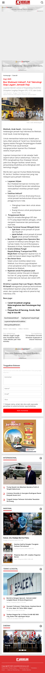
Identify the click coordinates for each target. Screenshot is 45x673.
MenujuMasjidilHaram (12, 325)
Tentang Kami (24, 668)
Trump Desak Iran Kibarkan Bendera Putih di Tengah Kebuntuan (23, 488)
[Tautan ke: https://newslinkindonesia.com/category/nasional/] (40, 509)
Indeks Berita (26, 670)
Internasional (17, 94)
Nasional (24, 94)
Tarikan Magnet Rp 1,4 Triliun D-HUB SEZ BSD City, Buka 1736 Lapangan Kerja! (23, 615)
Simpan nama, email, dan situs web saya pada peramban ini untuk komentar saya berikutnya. (20, 405)
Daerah (5, 94)
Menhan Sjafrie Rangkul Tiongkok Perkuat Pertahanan (26, 545)
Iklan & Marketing (13, 670)
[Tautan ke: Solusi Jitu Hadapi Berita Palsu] (22, 524)
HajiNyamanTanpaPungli (30, 318)
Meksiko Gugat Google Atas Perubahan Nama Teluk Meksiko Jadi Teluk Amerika (12, 337)
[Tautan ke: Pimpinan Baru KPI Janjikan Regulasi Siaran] (7, 558)
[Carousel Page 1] (20, 650)
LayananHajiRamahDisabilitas (14, 321)
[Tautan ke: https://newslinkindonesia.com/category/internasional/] (40, 458)
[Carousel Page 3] (25, 650)
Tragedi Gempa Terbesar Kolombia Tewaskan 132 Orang (23, 500)
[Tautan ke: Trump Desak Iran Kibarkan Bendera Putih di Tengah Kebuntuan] (22, 473)
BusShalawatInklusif (11, 318)
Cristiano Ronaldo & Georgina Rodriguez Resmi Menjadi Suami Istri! (24, 494)
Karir (3, 670)
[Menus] (3, 2)
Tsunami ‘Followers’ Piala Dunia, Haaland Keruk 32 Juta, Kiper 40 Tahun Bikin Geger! (24, 607)
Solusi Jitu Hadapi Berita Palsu (16, 538)
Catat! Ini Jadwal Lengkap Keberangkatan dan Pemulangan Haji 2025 (24, 305)
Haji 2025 (7, 79)
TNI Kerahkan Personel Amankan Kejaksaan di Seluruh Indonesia (33, 336)
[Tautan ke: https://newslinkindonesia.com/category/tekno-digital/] (40, 569)
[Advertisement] (22, 35)
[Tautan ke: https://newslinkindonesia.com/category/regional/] (40, 626)
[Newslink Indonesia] (23, 2)
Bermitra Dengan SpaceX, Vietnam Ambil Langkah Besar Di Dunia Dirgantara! (21, 599)
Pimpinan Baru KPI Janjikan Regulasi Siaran (27, 556)
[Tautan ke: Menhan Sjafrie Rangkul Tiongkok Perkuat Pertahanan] (7, 548)
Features (10, 94)
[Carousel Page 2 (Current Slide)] (22, 650)
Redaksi (34, 668)
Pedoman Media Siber (9, 668)
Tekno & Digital (32, 94)
